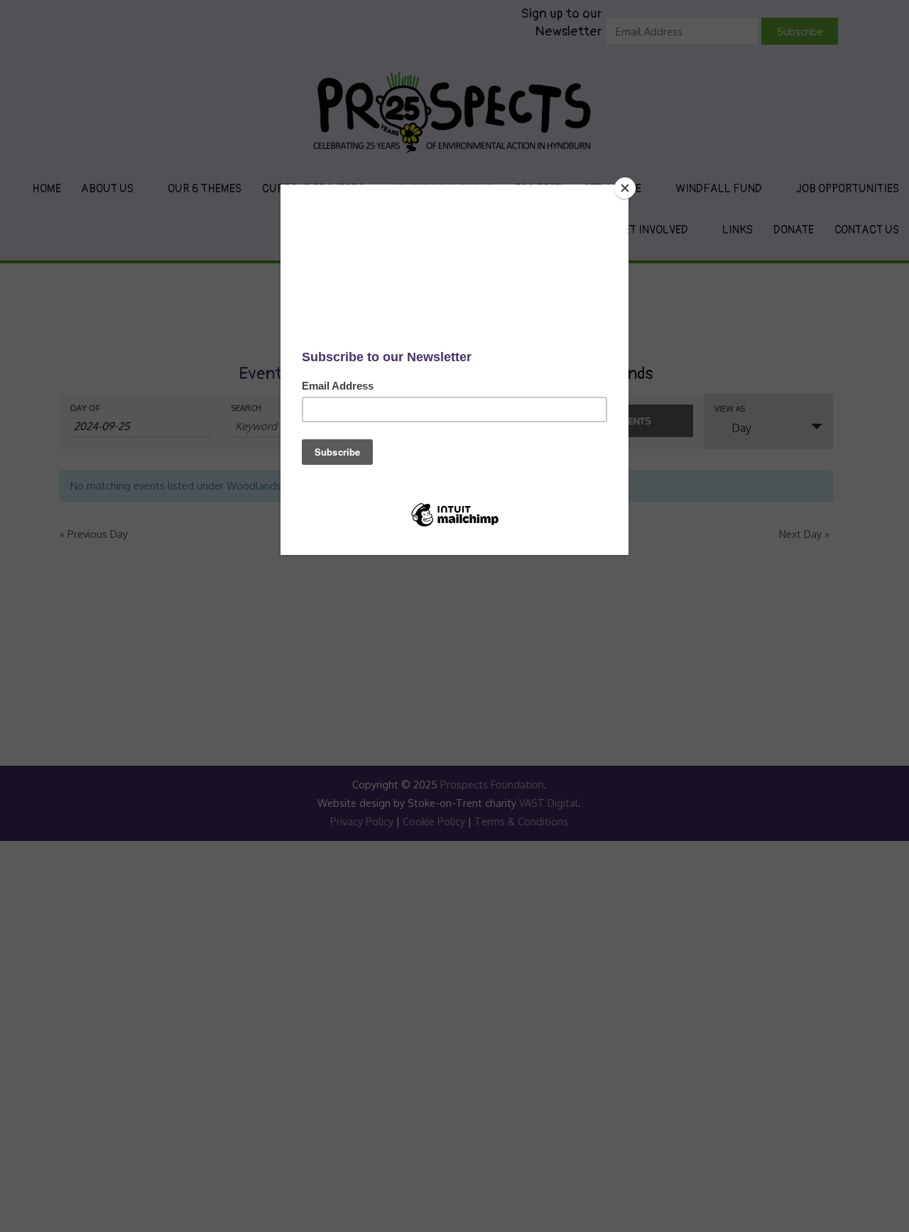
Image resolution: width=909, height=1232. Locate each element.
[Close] (625, 188)
